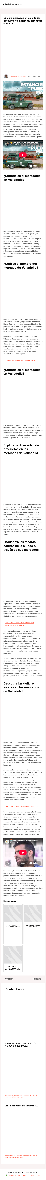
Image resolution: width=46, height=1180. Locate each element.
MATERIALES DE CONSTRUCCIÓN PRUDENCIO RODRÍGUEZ (20, 1044)
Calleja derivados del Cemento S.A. (21, 1106)
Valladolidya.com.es (12, 4)
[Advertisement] (23, 50)
